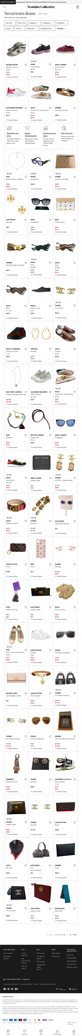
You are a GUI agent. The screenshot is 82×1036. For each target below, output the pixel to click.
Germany (29, 1022)
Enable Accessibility (8, 2)
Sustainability (71, 958)
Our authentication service (27, 960)
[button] (77, 6)
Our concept (7, 953)
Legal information (26, 984)
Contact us (55, 956)
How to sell (40, 953)
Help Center (56, 953)
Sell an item (41, 962)
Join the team (71, 964)
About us (70, 955)
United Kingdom (12, 1022)
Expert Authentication (31, 134)
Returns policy (24, 967)
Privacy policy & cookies (47, 984)
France (4, 1022)
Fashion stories (72, 967)
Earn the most (66, 133)
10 (70, 934)
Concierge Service (7, 957)
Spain (35, 1022)
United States (22, 1022)
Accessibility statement (11, 984)
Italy (40, 1022)
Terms (36, 984)
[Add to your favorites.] (25, 65)
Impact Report (72, 961)
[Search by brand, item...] (4, 7)
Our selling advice (40, 957)
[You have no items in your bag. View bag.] (77, 6)
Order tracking (24, 954)
